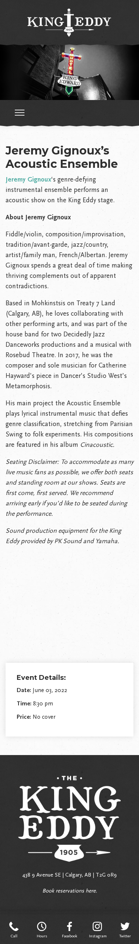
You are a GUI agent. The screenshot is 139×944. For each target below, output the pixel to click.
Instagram (97, 936)
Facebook (69, 936)
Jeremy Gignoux (28, 179)
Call (14, 936)
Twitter (125, 936)
